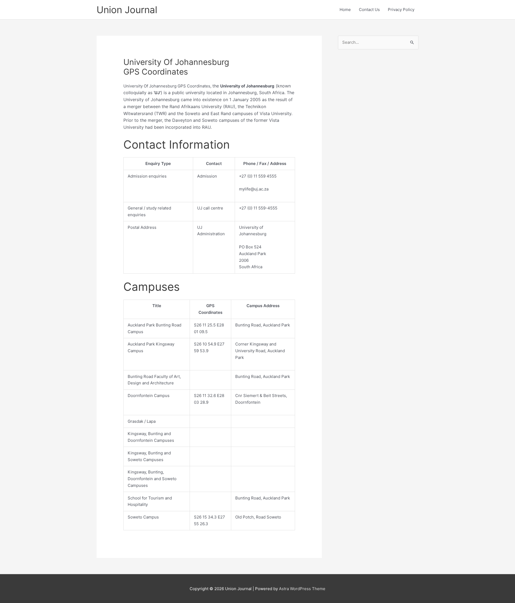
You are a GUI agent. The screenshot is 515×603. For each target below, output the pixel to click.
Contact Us (369, 9)
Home (345, 9)
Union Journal (127, 9)
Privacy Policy (401, 9)
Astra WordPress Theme (302, 588)
